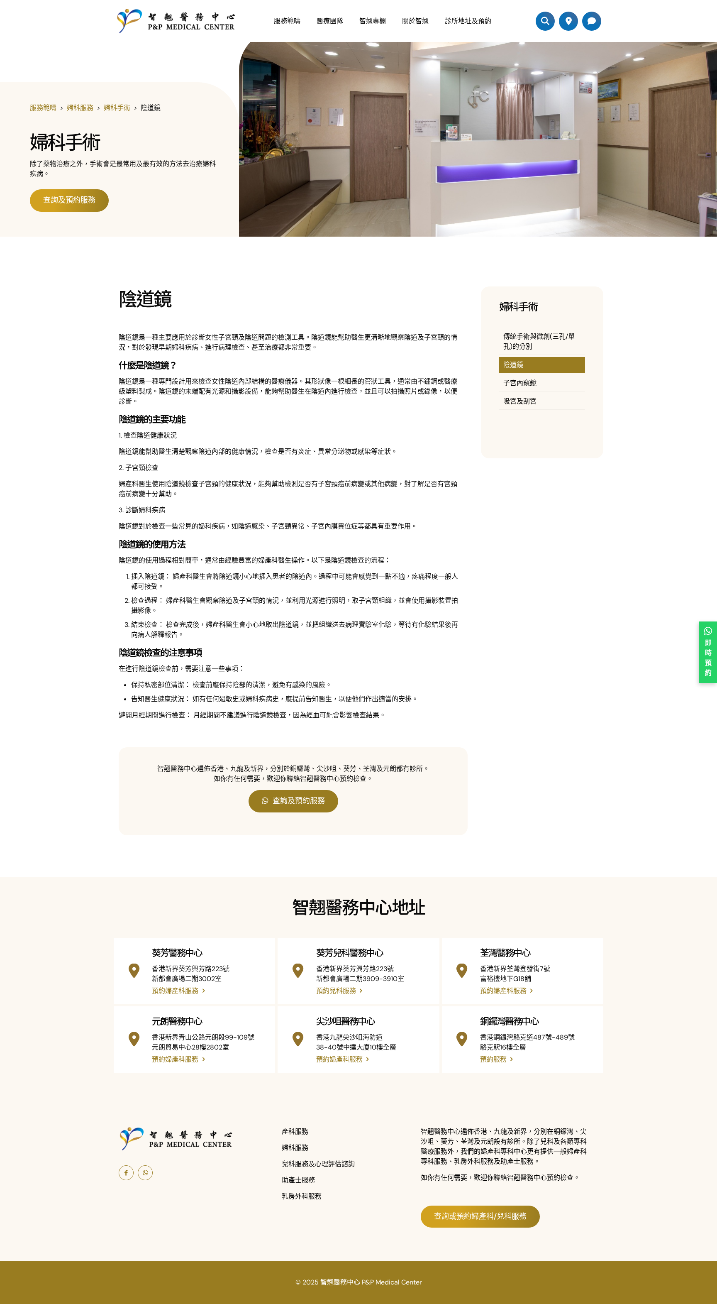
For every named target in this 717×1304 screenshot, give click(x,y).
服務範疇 (43, 107)
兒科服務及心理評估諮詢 (318, 1164)
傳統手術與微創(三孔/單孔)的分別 (539, 341)
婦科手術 (117, 107)
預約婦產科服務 (176, 990)
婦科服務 (80, 107)
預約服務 (494, 1059)
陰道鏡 (513, 364)
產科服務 (295, 1131)
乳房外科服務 (302, 1196)
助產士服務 (298, 1180)
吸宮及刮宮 (520, 401)
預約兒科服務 (337, 990)
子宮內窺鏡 (520, 383)
